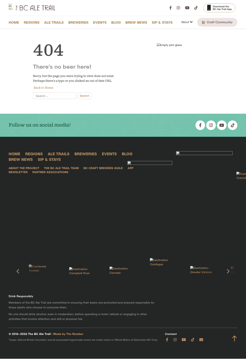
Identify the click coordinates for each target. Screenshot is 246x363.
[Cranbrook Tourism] (42, 271)
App (130, 168)
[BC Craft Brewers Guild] (204, 198)
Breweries (78, 22)
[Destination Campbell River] (82, 271)
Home (14, 22)
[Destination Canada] (123, 271)
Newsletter (18, 172)
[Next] (228, 271)
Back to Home (43, 88)
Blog (116, 22)
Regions (31, 22)
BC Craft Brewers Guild (103, 168)
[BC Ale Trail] (149, 198)
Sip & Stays (162, 22)
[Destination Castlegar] (163, 271)
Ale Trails (54, 22)
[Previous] (18, 271)
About (185, 22)
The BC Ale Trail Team (61, 168)
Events (100, 22)
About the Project (24, 168)
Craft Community (219, 22)
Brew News (136, 22)
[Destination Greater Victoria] (203, 271)
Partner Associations (50, 172)
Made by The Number (68, 334)
